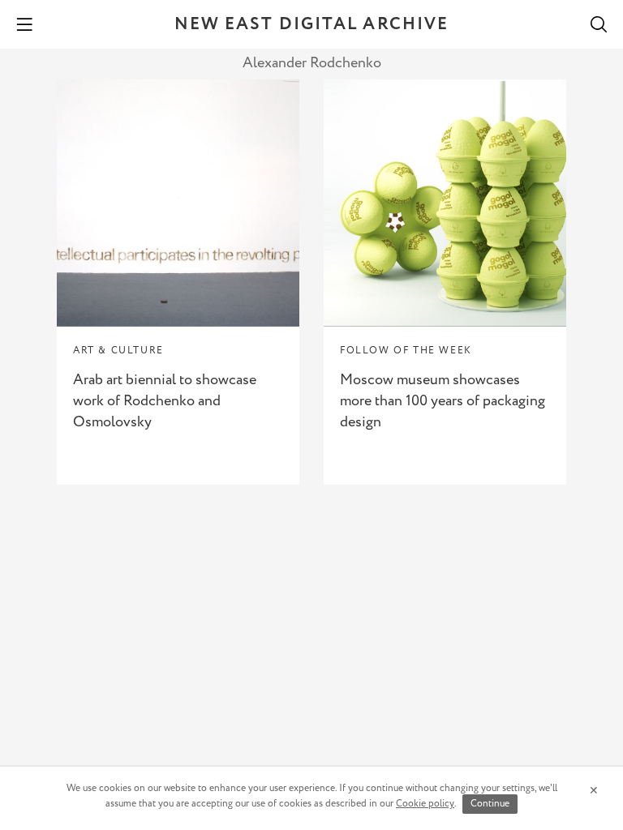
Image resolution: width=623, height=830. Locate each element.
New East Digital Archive (311, 25)
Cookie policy (425, 804)
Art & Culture (118, 350)
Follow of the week (406, 350)
